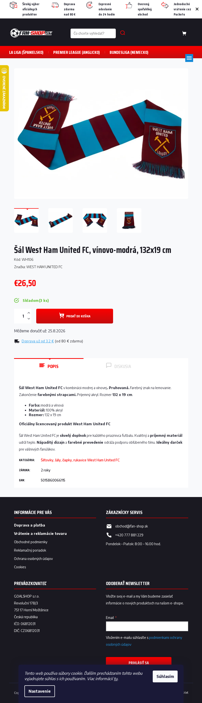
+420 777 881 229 (129, 535)
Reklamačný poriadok (30, 550)
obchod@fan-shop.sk (131, 526)
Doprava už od (38, 341)
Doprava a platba (29, 525)
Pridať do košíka (78, 316)
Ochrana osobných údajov (33, 559)
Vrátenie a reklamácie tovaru (40, 533)
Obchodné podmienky (30, 542)
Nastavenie (40, 691)
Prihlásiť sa (139, 663)
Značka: (38, 267)
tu (116, 678)
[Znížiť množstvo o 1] (28, 318)
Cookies (20, 567)
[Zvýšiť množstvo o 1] (28, 313)
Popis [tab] (53, 366)
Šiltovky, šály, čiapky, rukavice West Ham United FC (80, 460)
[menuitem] (26, 52)
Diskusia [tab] (122, 366)
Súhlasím (165, 676)
